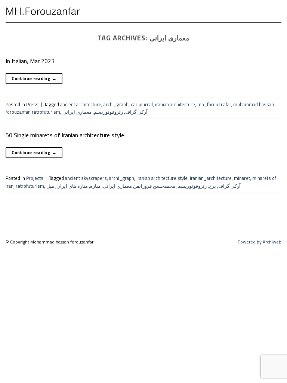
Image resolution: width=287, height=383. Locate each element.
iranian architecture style (162, 178)
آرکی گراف (136, 112)
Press (32, 104)
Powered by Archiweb (259, 241)
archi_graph (116, 104)
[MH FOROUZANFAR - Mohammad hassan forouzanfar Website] (43, 11)
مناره (95, 186)
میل (50, 186)
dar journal (142, 104)
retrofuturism (46, 112)
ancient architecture (80, 104)
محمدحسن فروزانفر (154, 186)
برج (212, 186)
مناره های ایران (72, 186)
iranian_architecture (211, 178)
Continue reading (34, 78)
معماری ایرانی (77, 112)
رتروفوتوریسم (108, 112)
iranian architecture (175, 104)
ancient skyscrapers (86, 178)
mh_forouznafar (214, 104)
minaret (242, 178)
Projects (34, 178)
